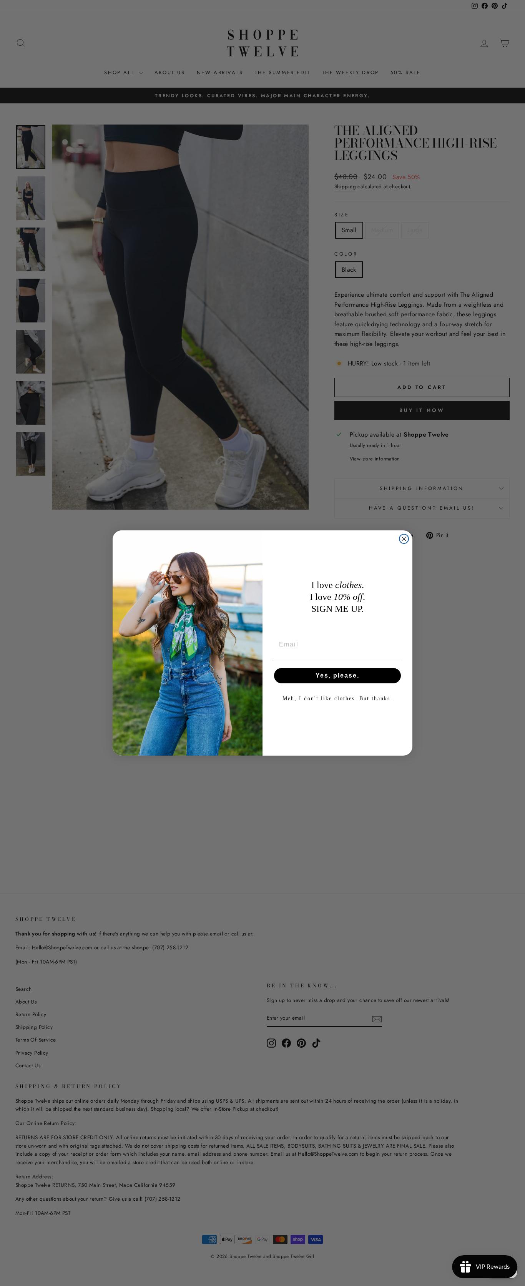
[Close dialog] (404, 538)
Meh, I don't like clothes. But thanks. (337, 698)
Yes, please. (337, 675)
